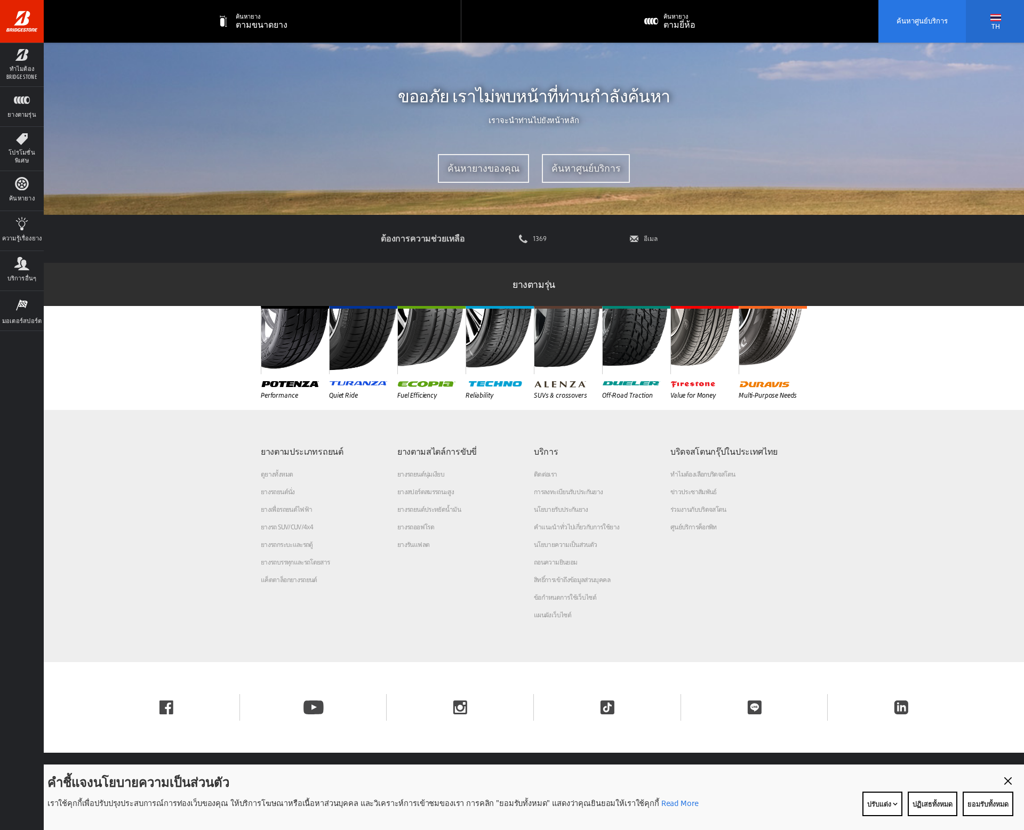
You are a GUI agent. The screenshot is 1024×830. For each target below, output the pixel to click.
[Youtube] (313, 707)
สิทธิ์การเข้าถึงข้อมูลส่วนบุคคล (572, 580)
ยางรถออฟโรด (415, 527)
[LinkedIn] (901, 707)
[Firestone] (704, 340)
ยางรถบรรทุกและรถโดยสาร (295, 562)
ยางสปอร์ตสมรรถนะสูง (425, 492)
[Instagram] (460, 707)
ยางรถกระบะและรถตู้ (287, 545)
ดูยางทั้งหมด (277, 474)
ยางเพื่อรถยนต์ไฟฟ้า (286, 509)
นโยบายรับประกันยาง (561, 509)
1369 (540, 239)
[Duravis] (773, 340)
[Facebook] (166, 707)
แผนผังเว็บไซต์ (552, 615)
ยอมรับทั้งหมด (988, 804)
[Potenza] (295, 340)
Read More (679, 803)
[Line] (754, 707)
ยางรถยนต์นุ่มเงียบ (420, 474)
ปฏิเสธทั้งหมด (933, 804)
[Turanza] (363, 340)
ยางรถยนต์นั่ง (278, 492)
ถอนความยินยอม (555, 562)
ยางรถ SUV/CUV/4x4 (287, 527)
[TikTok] (607, 707)
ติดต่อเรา (545, 474)
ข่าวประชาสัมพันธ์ (693, 492)
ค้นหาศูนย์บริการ (922, 21)
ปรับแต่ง (879, 804)
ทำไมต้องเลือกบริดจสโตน (702, 474)
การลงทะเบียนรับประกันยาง (568, 492)
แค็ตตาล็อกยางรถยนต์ (289, 580)
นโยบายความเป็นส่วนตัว (565, 545)
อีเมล (651, 239)
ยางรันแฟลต (413, 545)
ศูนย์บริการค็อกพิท (693, 527)
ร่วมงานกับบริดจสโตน (698, 509)
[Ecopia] (431, 340)
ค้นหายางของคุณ (483, 168)
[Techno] (500, 340)
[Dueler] (636, 340)
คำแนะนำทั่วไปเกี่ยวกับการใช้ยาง (576, 527)
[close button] (1008, 781)
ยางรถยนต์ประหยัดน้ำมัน (429, 509)
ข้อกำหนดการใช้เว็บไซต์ (565, 597)
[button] (22, 64)
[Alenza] (568, 340)
